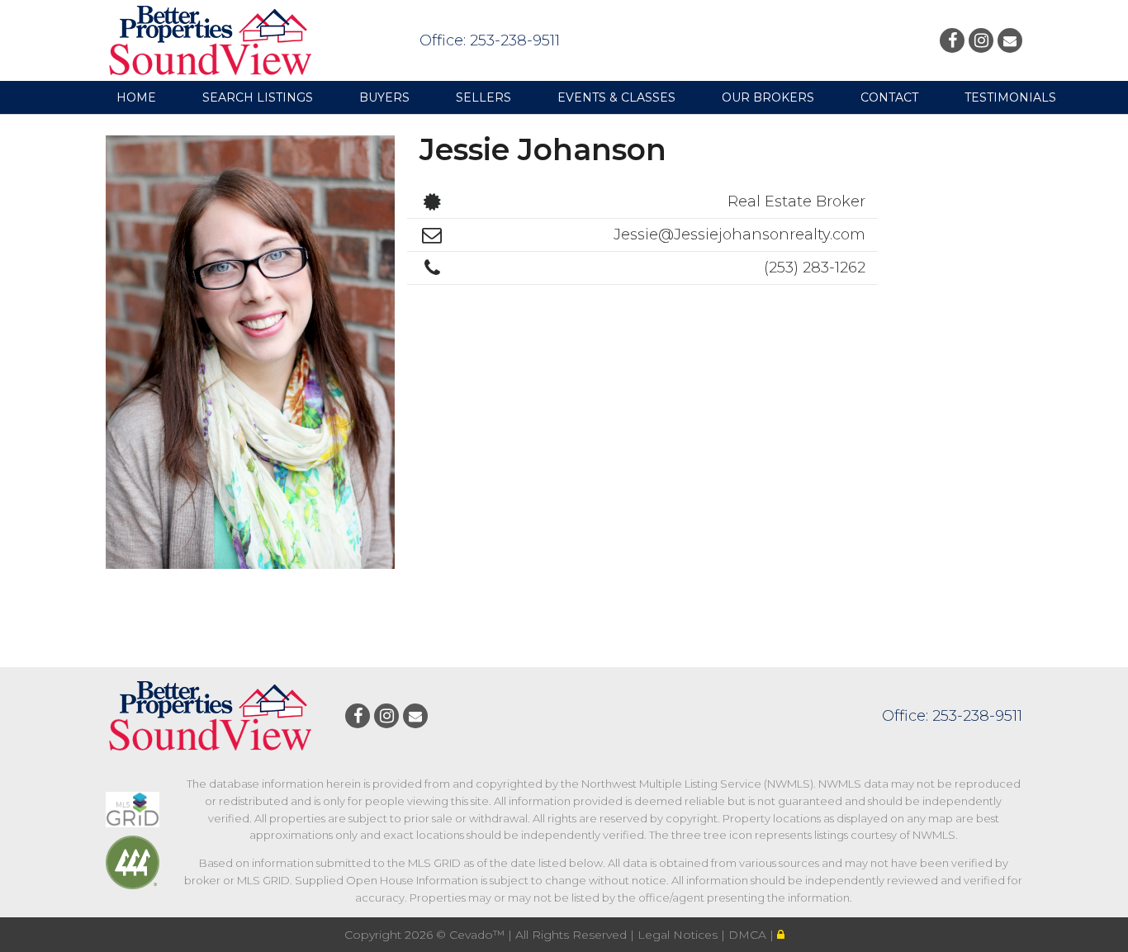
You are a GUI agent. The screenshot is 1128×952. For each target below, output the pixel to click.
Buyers (384, 97)
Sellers (483, 97)
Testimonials (1010, 97)
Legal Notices (679, 934)
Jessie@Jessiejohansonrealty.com (739, 234)
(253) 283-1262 (814, 267)
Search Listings (257, 97)
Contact (889, 97)
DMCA (749, 934)
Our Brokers (768, 97)
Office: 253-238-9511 (489, 40)
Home (136, 97)
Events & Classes (616, 97)
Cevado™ (478, 934)
